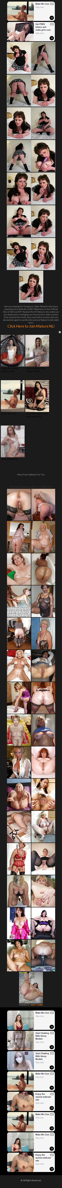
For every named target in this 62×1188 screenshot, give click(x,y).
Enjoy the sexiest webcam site (10, 369)
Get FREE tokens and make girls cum (43, 27)
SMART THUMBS (36, 1005)
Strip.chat (39, 7)
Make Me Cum (42, 4)
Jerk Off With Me (10, 459)
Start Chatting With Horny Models (36, 369)
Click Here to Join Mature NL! (31, 326)
